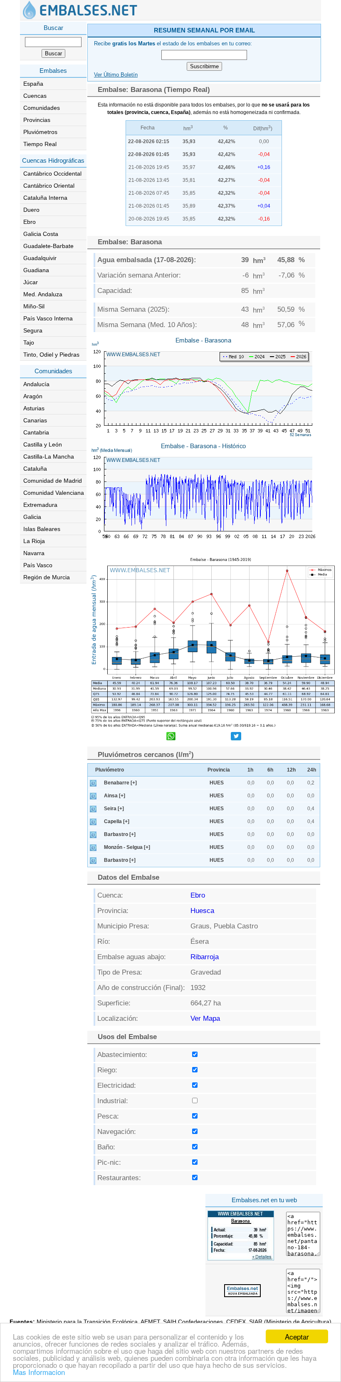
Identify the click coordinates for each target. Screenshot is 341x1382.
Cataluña (35, 468)
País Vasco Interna (48, 318)
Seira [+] (114, 808)
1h (250, 770)
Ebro (29, 221)
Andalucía (36, 384)
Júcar (30, 282)
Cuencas (35, 95)
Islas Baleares (41, 529)
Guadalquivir (40, 258)
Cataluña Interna (45, 197)
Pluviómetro (109, 770)
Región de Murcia (46, 577)
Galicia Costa (40, 234)
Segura (32, 330)
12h (291, 770)
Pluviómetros (40, 132)
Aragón (32, 396)
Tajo (28, 342)
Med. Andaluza (42, 294)
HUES (217, 783)
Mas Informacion (39, 1371)
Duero (31, 209)
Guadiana (36, 270)
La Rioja (34, 541)
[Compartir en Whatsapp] (170, 737)
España (33, 83)
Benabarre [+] (120, 783)
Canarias (35, 420)
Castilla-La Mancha (48, 456)
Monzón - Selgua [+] (127, 847)
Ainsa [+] (114, 796)
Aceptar (297, 1336)
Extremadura (40, 504)
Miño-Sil (33, 306)
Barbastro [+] (120, 834)
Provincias (36, 120)
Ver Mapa (205, 1018)
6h (270, 770)
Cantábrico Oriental (48, 185)
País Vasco (37, 565)
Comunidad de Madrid (52, 480)
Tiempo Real (40, 144)
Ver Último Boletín (116, 75)
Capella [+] (116, 821)
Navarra (33, 553)
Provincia (219, 770)
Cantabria (36, 432)
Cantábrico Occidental (52, 173)
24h (311, 770)
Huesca (202, 911)
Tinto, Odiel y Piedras (51, 354)
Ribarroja (204, 957)
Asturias (33, 408)
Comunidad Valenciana (53, 492)
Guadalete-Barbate (48, 246)
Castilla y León (42, 444)
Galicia (32, 517)
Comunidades (41, 107)
